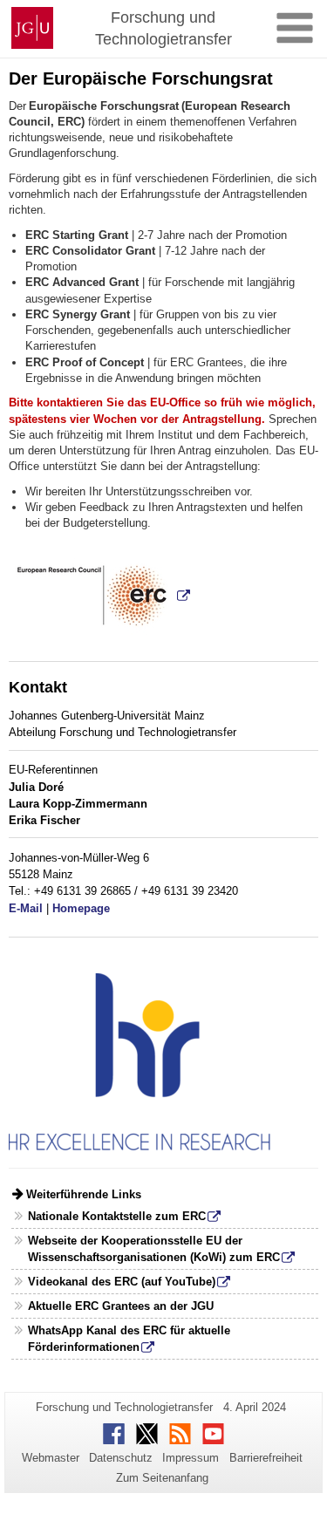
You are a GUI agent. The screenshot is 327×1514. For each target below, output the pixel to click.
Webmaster (50, 1457)
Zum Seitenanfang (162, 1477)
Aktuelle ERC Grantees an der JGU (121, 1306)
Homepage (81, 908)
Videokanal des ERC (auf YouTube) (121, 1281)
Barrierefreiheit (266, 1457)
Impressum (190, 1457)
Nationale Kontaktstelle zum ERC (117, 1216)
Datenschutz (121, 1457)
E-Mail (26, 908)
